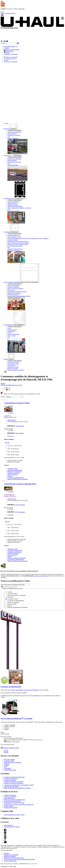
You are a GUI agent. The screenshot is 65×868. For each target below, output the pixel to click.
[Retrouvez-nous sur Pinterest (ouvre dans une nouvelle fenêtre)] (5, 835)
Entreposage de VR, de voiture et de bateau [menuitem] (17, 241)
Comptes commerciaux (10, 795)
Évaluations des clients (10, 770)
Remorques (13, 128)
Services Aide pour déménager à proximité (16, 718)
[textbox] (21, 585)
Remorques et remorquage (14, 471)
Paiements (6, 764)
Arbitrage (6, 853)
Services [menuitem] (9, 332)
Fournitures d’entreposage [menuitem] (13, 250)
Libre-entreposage (12, 474)
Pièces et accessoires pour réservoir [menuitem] (15, 370)
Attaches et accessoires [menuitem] (12, 138)
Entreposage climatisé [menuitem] (12, 240)
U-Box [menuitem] (9, 198)
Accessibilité (7, 768)
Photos (10, 413)
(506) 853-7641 (11, 499)
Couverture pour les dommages (12, 801)
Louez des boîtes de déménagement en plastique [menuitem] (18, 296)
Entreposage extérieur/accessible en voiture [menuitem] (17, 244)
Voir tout (7, 442)
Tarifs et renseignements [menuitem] (13, 201)
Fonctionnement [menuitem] (11, 331)
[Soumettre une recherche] (18, 43)
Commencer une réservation (14, 159)
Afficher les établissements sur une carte (11, 385)
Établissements (10, 861)
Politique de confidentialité (11, 854)
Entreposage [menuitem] (7, 232)
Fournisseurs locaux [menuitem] (12, 329)
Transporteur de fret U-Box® (12, 826)
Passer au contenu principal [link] (8, 13)
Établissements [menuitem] (9, 51)
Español (6, 752)
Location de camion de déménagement (14, 777)
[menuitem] (35, 159)
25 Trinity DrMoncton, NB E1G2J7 (10, 416)
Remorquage (7, 155)
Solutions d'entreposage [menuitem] (13, 294)
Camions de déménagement (14, 470)
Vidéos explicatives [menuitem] (12, 133)
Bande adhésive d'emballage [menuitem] (14, 293)
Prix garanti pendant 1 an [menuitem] (10, 46)
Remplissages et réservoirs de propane (14, 802)
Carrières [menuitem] (6, 48)
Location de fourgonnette (11, 778)
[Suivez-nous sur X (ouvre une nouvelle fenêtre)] (5, 840)
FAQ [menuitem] (8, 136)
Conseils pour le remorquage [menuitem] (14, 162)
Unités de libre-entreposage (11, 786)
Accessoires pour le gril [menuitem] (13, 364)
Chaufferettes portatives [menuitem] (13, 367)
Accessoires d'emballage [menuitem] (13, 287)
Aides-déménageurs (19, 324)
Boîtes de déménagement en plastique (17, 479)
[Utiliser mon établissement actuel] (13, 584)
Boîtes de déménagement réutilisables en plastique (17, 788)
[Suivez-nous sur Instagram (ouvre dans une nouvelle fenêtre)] (5, 833)
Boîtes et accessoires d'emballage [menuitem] (12, 282)
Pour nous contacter (9, 759)
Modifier (3, 383)
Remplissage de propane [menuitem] (13, 362)
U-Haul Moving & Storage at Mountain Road (20, 484)
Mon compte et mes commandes (12, 762)
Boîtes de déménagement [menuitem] (13, 285)
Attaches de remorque (13, 473)
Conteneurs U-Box (12, 468)
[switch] (32, 389)
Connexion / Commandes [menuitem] (11, 54)
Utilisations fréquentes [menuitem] (12, 204)
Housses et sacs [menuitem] (11, 290)
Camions (9, 592)
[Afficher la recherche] (4, 41)
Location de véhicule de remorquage (14, 781)
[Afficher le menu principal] (2, 15)
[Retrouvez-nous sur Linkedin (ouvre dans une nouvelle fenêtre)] (5, 838)
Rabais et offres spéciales (10, 807)
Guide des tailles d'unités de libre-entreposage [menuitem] (18, 243)
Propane (11, 359)
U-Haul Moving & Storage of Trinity (17, 403)
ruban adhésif (19, 690)
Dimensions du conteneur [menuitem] (13, 211)
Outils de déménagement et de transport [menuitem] (16, 291)
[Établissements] (7, 41)
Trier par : (3, 396)
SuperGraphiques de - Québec (14, 814)
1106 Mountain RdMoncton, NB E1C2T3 (10, 495)
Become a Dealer (41, 576)
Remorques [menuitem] (7, 128)
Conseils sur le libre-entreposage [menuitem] (15, 249)
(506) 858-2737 (11, 420)
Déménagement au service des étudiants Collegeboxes (19, 804)
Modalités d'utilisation (10, 856)
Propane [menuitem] (6, 359)
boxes (13, 690)
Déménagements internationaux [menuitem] (14, 206)
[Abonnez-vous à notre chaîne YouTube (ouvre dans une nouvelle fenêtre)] (5, 842)
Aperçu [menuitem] (9, 328)
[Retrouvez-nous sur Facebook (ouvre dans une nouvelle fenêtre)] (5, 830)
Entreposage (14, 232)
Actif (2, 11)
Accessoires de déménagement (15, 477)
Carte (9, 389)
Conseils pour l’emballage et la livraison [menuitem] (19, 208)
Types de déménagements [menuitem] (13, 334)
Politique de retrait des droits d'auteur (14, 858)
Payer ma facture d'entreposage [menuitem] (14, 246)
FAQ (5, 767)
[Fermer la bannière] (2, 1)
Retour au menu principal (15, 130)
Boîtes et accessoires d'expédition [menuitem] (15, 288)
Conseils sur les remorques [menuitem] (13, 135)
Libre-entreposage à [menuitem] (14, 236)
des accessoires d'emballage (31, 690)
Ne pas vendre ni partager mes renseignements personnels (19, 859)
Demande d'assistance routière (11, 748)
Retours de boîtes (12, 604)
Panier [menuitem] (7, 52)
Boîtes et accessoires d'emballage (29, 282)
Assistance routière (9, 761)
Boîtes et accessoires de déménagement (14, 799)
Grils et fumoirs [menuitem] (11, 365)
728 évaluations (19, 426)
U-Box (19, 198)
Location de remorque (10, 780)
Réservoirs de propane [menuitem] (12, 368)
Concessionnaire (8, 825)
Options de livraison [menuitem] (12, 203)
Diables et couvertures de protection (13, 783)
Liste (8, 388)
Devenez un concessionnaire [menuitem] (11, 49)
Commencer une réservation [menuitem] (14, 132)
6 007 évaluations (20, 504)
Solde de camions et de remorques (16, 558)
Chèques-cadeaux (9, 806)
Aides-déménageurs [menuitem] (9, 324)
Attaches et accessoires (10, 796)
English (6, 750)
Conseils (6, 765)
